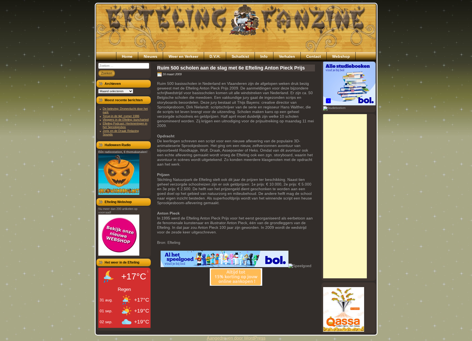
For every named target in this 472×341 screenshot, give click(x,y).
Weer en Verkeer (183, 56)
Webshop (341, 56)
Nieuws (150, 56)
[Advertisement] (345, 196)
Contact (313, 56)
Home (127, 56)
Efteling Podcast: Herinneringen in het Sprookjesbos (125, 125)
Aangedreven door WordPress (236, 338)
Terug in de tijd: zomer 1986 (121, 116)
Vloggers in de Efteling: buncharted (126, 119)
